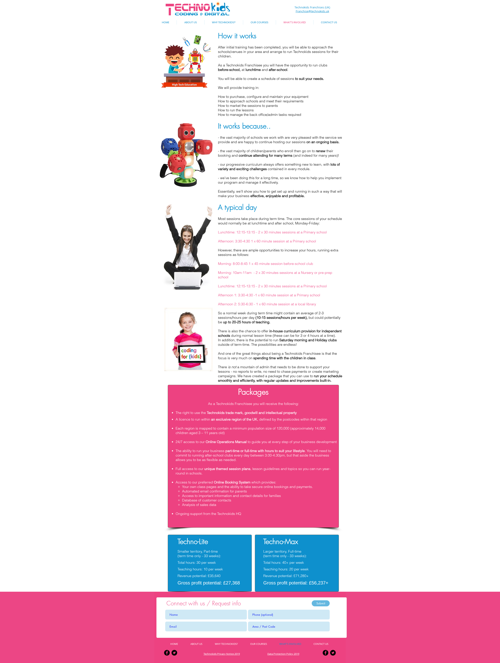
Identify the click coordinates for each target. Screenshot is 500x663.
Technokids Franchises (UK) (312, 7)
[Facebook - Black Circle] (167, 653)
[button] (259, 22)
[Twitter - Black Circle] (174, 653)
